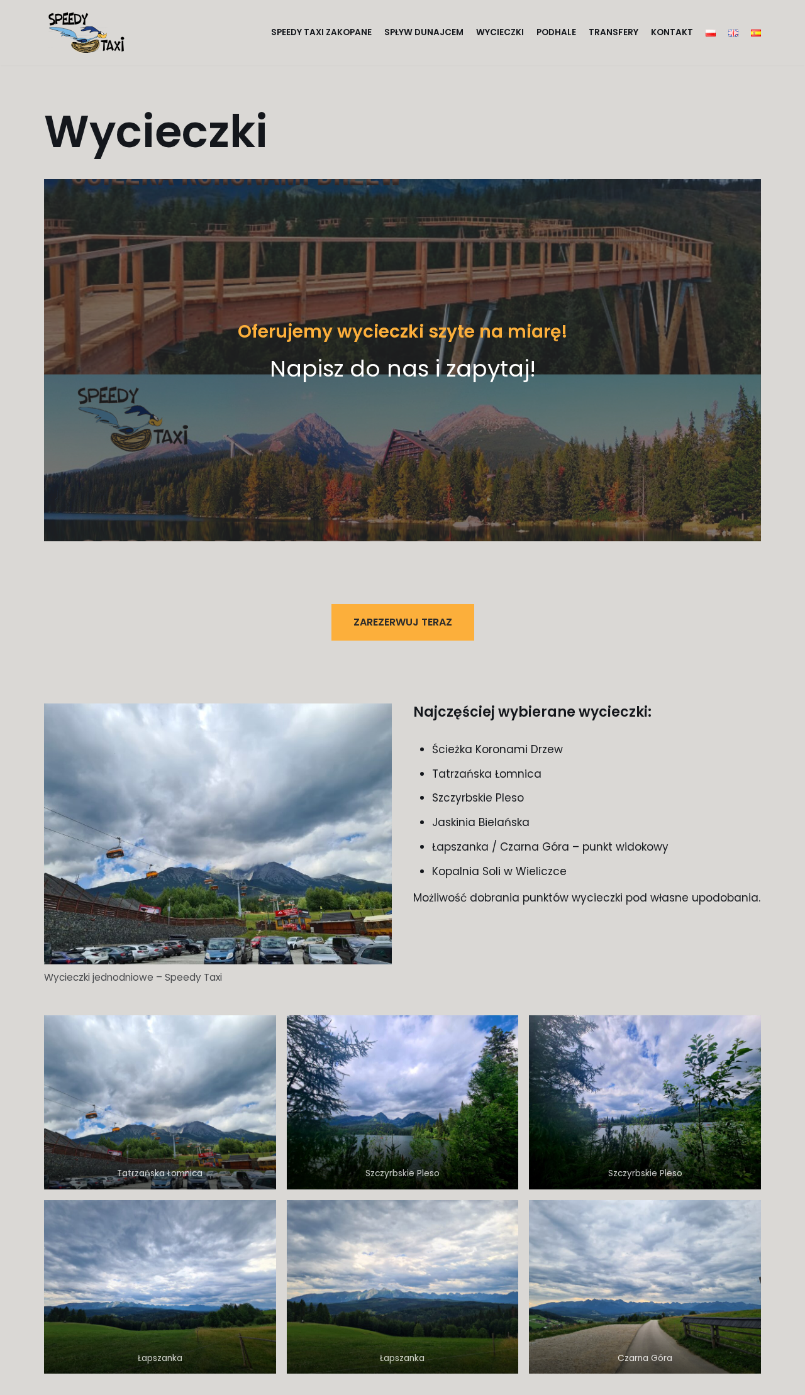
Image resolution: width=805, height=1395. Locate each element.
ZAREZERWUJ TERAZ (402, 622)
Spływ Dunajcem (424, 32)
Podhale (556, 32)
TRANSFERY (613, 32)
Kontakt (672, 32)
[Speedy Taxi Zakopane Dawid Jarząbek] (89, 32)
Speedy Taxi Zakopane (321, 32)
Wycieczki (500, 32)
